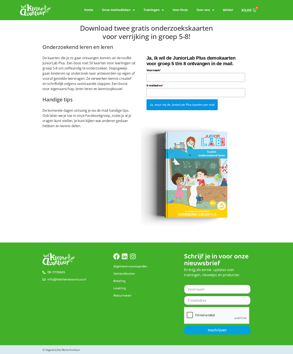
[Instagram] (133, 256)
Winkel (228, 10)
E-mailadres (154, 85)
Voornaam (153, 70)
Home (88, 10)
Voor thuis (180, 10)
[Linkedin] (124, 256)
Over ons (203, 10)
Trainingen (151, 10)
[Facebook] (116, 256)
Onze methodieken (116, 10)
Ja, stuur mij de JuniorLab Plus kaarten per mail (182, 104)
